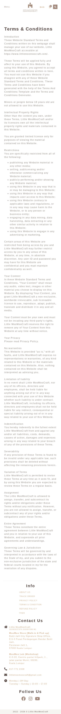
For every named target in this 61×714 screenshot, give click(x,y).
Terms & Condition (30, 605)
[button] (7, 7)
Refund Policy (28, 609)
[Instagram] (30, 699)
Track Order (27, 596)
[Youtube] (37, 699)
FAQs (22, 613)
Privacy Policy (28, 601)
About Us (24, 592)
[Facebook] (23, 699)
